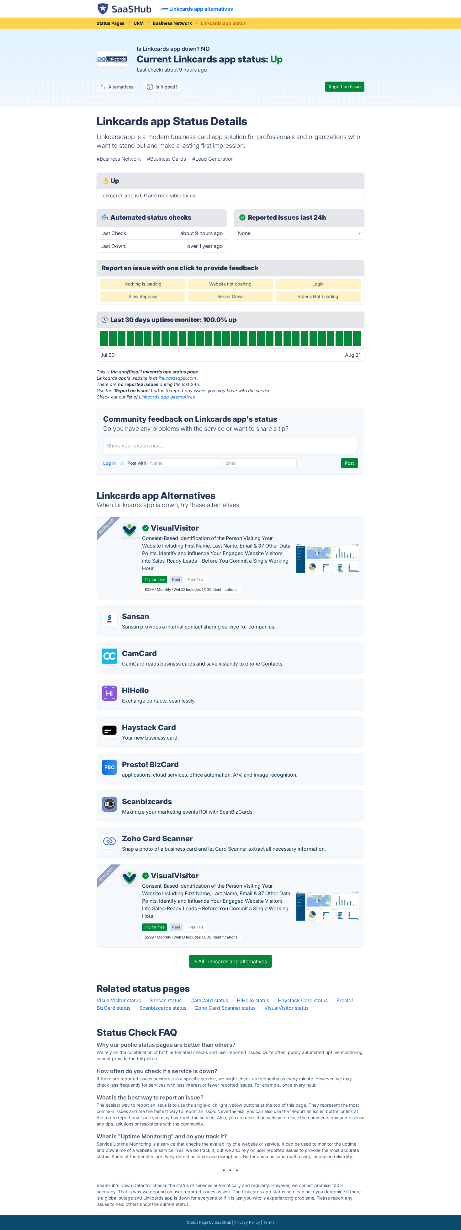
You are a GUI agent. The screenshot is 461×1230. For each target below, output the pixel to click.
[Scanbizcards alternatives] (109, 804)
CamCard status (209, 1000)
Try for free (155, 579)
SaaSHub (223, 1222)
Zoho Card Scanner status (225, 1008)
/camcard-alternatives (128, 646)
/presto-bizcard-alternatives (135, 757)
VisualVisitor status (119, 1000)
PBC (109, 767)
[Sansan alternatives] (109, 619)
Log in (110, 463)
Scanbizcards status (162, 1008)
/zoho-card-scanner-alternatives (140, 831)
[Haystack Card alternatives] (109, 730)
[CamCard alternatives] (109, 656)
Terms (268, 1222)
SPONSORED (106, 526)
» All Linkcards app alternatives (230, 961)
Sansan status (166, 1000)
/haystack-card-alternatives (134, 720)
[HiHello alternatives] (109, 693)
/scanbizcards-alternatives (133, 794)
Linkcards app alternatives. (167, 396)
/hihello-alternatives (125, 683)
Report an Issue (345, 86)
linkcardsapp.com (177, 378)
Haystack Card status (303, 1000)
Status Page (197, 1222)
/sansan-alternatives (125, 609)
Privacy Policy (247, 1222)
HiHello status (253, 1000)
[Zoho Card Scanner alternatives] (109, 841)
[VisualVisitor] (129, 530)
